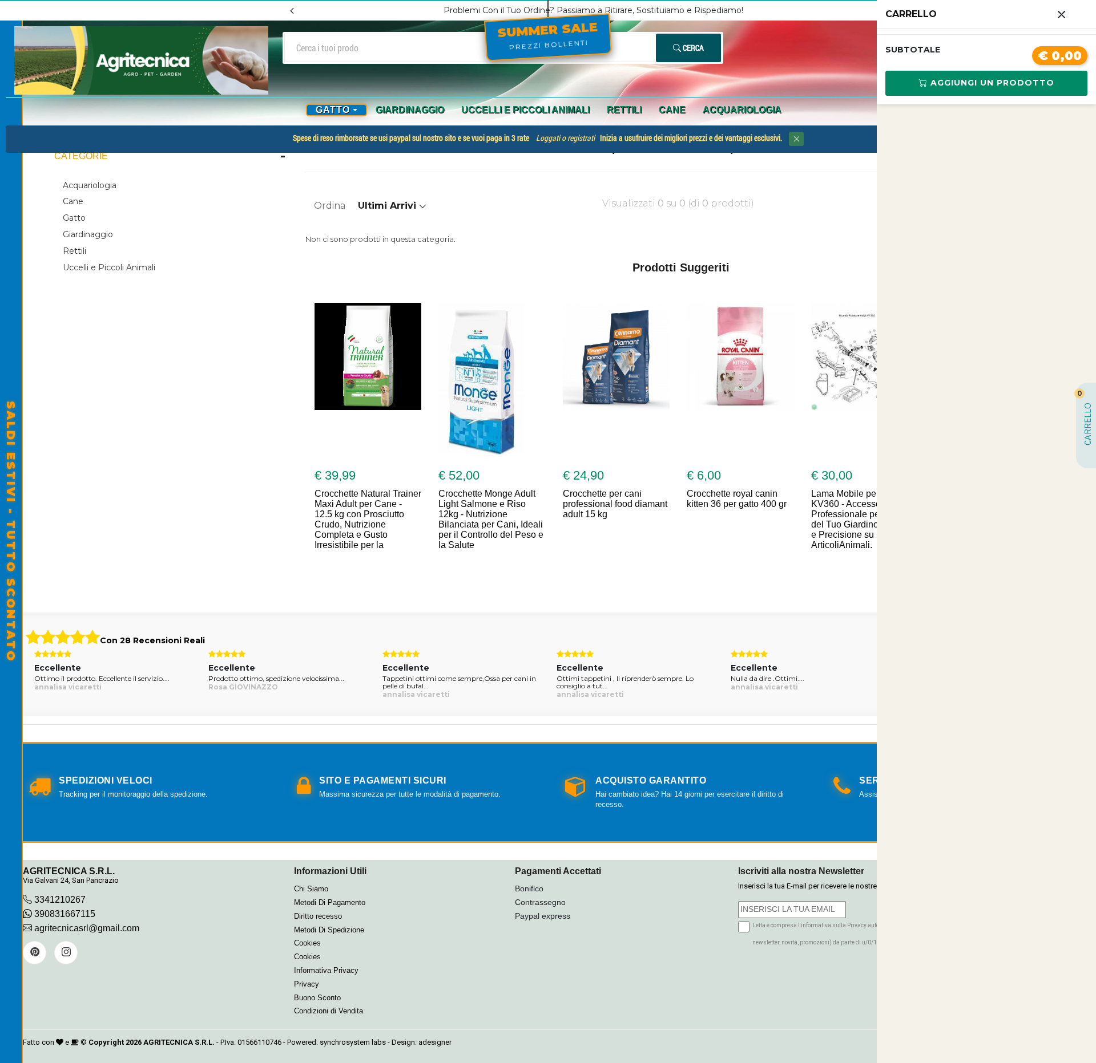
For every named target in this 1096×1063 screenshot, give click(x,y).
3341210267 (60, 899)
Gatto (74, 218)
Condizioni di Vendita (328, 1011)
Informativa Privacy (326, 970)
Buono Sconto (317, 997)
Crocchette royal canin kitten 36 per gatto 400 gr (668, 499)
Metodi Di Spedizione (329, 930)
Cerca (692, 47)
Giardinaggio (410, 110)
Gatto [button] (333, 110)
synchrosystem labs (353, 1042)
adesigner (435, 1042)
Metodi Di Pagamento (329, 902)
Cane (672, 110)
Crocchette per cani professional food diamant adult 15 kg (546, 504)
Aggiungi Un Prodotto (991, 83)
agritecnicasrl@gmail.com (86, 928)
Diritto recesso (318, 916)
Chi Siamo (311, 889)
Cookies (307, 943)
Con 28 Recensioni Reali (152, 640)
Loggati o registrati (565, 137)
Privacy (306, 984)
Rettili (624, 110)
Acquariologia (742, 110)
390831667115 (63, 914)
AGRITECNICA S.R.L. (179, 1042)
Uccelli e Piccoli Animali (525, 110)
